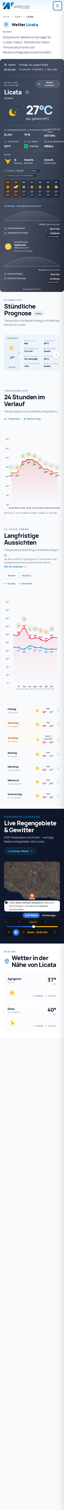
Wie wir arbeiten (13, 566)
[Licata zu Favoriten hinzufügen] (27, 92)
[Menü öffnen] (57, 6)
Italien (18, 16)
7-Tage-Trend (14, 170)
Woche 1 (12, 575)
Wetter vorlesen (49, 84)
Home (6, 16)
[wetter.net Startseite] (16, 5)
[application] (32, 468)
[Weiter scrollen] (56, 354)
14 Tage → (33, 171)
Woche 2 (26, 575)
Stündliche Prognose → (21, 176)
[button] (12, 352)
